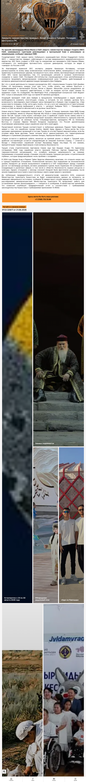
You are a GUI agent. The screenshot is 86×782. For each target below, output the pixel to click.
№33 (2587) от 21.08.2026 (14, 210)
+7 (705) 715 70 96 (43, 199)
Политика (4, 35)
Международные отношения (16, 35)
